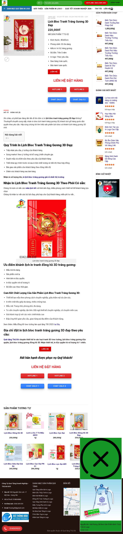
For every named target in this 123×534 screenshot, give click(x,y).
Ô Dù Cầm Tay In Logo (40, 514)
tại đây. (57, 324)
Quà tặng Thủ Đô (11, 339)
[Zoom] (6, 59)
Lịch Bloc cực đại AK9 (57, 464)
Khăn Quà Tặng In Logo (41, 517)
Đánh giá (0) (15, 112)
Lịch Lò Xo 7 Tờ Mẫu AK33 (35, 434)
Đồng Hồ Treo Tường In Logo (43, 499)
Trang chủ (51, 17)
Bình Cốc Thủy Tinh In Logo (42, 493)
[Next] (12, 58)
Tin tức (98, 9)
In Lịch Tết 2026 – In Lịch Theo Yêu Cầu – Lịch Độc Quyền (68, 17)
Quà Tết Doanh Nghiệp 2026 (78, 9)
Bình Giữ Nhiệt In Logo (40, 496)
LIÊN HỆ (107, 9)
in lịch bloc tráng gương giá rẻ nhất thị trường (43, 177)
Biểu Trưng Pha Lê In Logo (42, 505)
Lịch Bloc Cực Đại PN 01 (35, 465)
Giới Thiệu (38, 9)
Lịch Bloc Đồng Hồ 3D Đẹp (78, 434)
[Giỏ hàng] (111, 8)
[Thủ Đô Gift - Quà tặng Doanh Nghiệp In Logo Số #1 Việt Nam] (17, 3)
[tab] (6, 112)
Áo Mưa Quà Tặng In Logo (42, 511)
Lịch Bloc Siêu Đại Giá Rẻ (13, 465)
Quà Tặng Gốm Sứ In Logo (42, 489)
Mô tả (6, 112)
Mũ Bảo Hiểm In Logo (40, 508)
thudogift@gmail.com (16, 508)
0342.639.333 (18, 504)
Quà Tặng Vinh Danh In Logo (42, 502)
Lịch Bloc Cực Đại (57, 433)
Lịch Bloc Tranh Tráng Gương (79, 465)
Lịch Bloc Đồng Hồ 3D (13, 433)
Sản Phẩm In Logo (53, 9)
